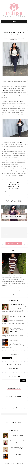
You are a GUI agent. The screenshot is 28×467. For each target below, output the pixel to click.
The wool (10, 108)
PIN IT (11, 195)
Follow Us (14, 408)
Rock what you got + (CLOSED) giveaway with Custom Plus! (17, 448)
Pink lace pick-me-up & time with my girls (17, 441)
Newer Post (10, 243)
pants (21, 160)
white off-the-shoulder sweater (11, 149)
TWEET (14, 191)
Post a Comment (8, 237)
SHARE (7, 191)
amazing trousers (18, 142)
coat (2, 171)
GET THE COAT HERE (14, 182)
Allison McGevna (8, 38)
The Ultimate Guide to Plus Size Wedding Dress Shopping (17, 434)
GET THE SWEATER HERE (14, 186)
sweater (21, 170)
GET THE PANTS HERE (14, 184)
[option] (14, 214)
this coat (19, 101)
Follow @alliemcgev (14, 368)
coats (13, 27)
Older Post (18, 243)
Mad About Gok (17, 454)
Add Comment (13, 39)
